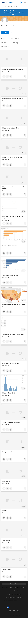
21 (24, 64)
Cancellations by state (9, 246)
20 (24, 241)
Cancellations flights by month (12, 98)
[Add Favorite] (25, 76)
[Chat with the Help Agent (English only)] (22, 2)
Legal (8, 594)
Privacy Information (10, 597)
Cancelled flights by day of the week (12, 217)
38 (24, 211)
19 (24, 388)
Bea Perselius (5, 71)
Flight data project (8, 393)
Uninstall (21, 600)
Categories (6, 540)
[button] (10, 611)
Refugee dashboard (8, 452)
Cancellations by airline (10, 275)
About (14, 588)
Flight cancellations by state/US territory (13, 188)
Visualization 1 (7, 569)
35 (24, 182)
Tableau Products (21, 588)
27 (24, 359)
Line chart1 (6, 481)
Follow (5, 32)
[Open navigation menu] (25, 3)
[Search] (3, 7)
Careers (11, 591)
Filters (4, 511)
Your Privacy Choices (15, 607)
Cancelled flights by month (11, 363)
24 (24, 123)
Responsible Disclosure (10, 600)
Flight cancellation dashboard (12, 157)
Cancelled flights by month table (13, 334)
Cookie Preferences (14, 604)
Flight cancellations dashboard (12, 69)
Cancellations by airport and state (13, 305)
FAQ (11, 588)
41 (24, 270)
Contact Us (16, 591)
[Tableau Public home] (7, 3)
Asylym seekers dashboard (11, 422)
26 (24, 94)
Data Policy (20, 597)
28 (24, 329)
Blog (7, 588)
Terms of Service (16, 594)
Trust (3, 588)
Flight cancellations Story (11, 128)
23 (24, 153)
